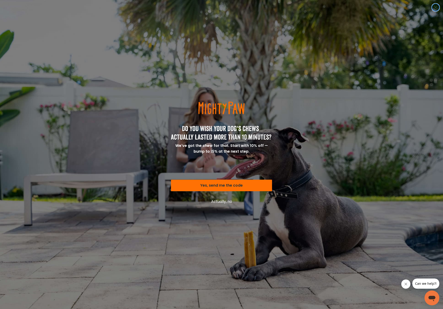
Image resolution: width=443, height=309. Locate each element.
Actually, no (221, 201)
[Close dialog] (435, 7)
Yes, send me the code (221, 185)
